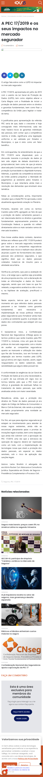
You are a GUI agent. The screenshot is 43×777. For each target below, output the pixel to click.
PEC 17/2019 (15, 482)
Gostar (20, 45)
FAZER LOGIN (21, 718)
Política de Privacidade (28, 758)
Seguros (6, 482)
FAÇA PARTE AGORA (21, 712)
